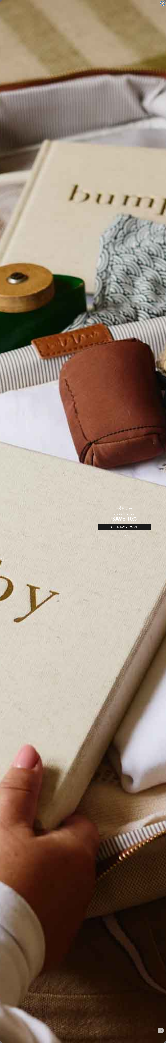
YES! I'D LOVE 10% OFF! (124, 526)
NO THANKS (124, 535)
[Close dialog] (163, 3)
